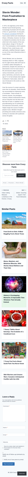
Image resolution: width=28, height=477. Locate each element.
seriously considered (10, 34)
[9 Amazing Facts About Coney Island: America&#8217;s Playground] (7, 133)
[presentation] (14, 220)
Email (5, 435)
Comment (6, 406)
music (5, 182)
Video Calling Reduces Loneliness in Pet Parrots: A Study (7, 195)
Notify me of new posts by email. (14, 459)
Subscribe (21, 175)
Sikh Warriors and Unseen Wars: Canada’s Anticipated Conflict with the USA (14, 377)
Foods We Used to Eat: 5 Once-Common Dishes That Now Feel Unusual (6, 153)
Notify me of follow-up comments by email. (14, 455)
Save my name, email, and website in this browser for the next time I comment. (14, 448)
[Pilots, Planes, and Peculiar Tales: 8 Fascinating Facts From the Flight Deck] (18, 133)
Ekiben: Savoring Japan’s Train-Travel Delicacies (21, 194)
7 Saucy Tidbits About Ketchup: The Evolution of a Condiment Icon (14, 332)
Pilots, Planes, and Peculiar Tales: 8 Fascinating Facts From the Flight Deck (17, 139)
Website (5, 442)
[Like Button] (3, 121)
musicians (11, 182)
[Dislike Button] (8, 121)
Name (5, 427)
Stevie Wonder (19, 182)
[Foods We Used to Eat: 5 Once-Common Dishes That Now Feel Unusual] (7, 147)
